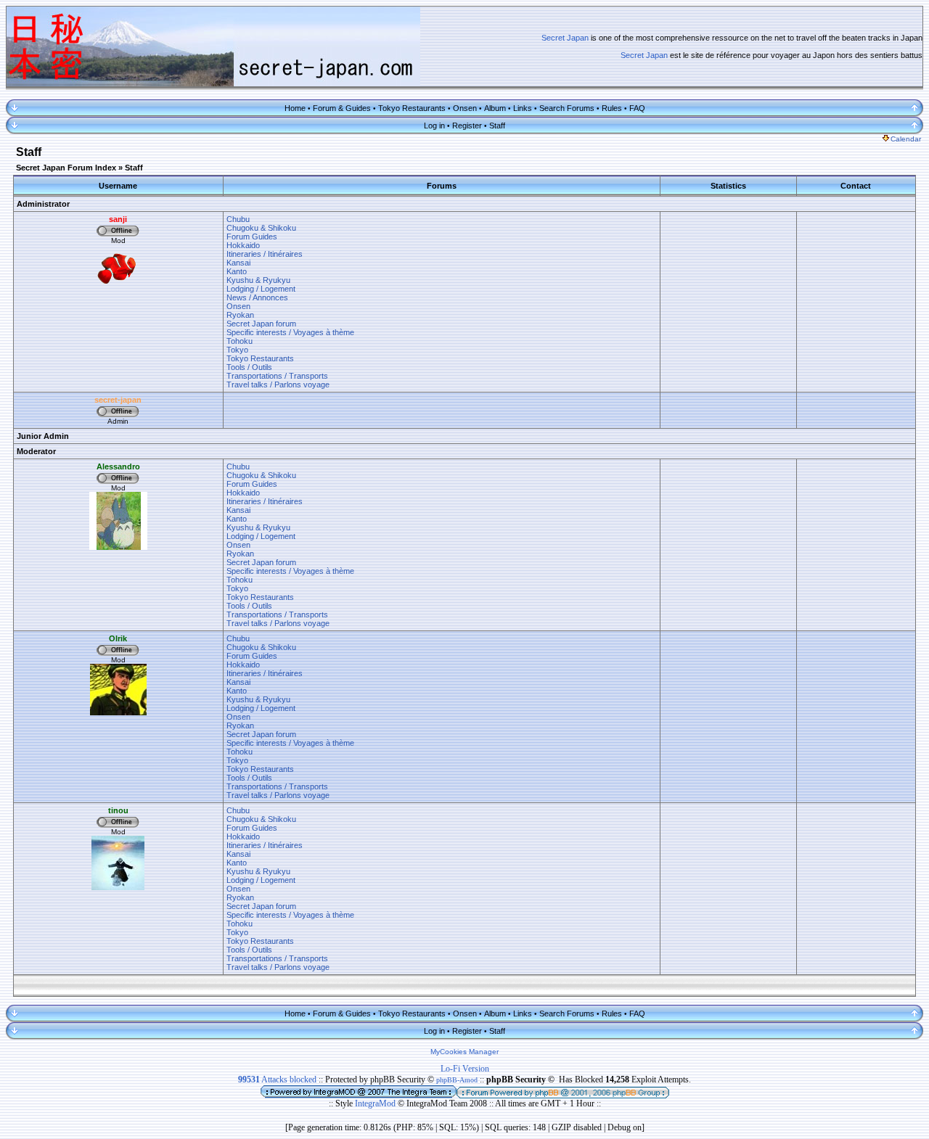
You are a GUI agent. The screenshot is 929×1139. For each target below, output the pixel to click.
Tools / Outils (249, 367)
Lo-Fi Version (465, 1069)
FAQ (637, 108)
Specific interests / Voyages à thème (290, 332)
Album (495, 108)
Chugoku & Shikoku (261, 227)
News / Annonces (257, 297)
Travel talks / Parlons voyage (278, 384)
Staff (497, 125)
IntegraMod (376, 1103)
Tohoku (239, 341)
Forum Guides (251, 236)
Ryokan (240, 315)
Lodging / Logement (260, 288)
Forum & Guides (342, 108)
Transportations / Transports (277, 375)
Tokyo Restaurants (412, 108)
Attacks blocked (277, 1079)
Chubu (238, 219)
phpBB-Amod (457, 1080)
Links (522, 108)
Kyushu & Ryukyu (258, 280)
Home (295, 108)
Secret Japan (565, 37)
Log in (434, 125)
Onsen (465, 108)
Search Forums (566, 108)
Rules (612, 108)
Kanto (236, 271)
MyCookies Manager (464, 1052)
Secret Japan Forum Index (66, 167)
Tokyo (237, 349)
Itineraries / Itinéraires (264, 254)
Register (467, 125)
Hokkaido (243, 245)
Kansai (238, 262)
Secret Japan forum (261, 323)
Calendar (906, 139)
